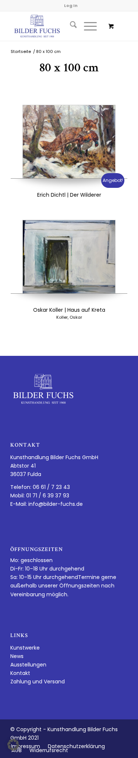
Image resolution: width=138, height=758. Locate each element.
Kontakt (20, 673)
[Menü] (87, 26)
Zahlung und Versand (37, 681)
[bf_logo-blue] (57, 26)
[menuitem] (70, 26)
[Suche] (70, 26)
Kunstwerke (25, 647)
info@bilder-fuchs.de (55, 504)
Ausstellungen (28, 664)
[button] (13, 745)
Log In (71, 5)
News (17, 656)
